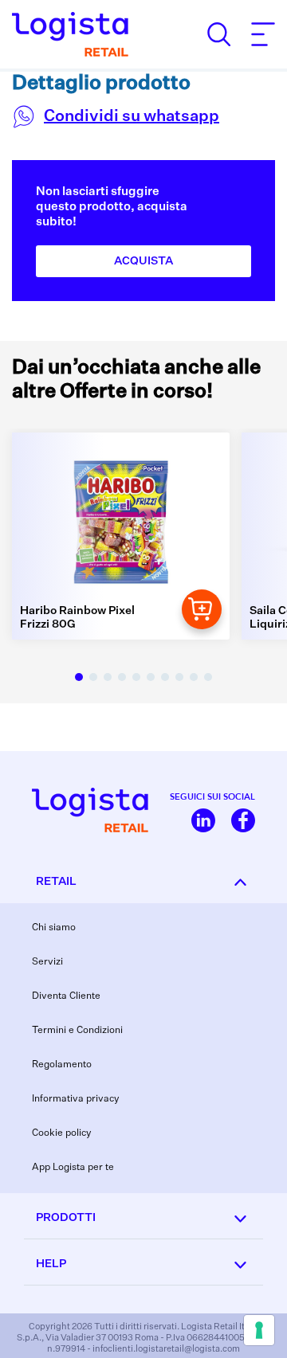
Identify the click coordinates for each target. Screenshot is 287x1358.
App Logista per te (73, 1167)
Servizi (47, 962)
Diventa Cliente (66, 996)
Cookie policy (62, 1133)
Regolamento (62, 1065)
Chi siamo (54, 928)
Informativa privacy (76, 1099)
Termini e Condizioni (77, 1030)
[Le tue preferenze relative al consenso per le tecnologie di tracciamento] (259, 1330)
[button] (79, 677)
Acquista (143, 261)
